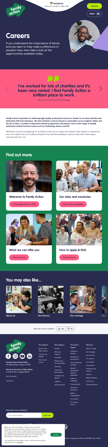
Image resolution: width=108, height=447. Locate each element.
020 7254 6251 (11, 376)
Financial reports (92, 384)
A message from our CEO (24, 204)
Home (8, 29)
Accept (56, 435)
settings (20, 442)
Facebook (8, 356)
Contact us (10, 381)
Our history (90, 359)
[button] (100, 88)
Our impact (74, 399)
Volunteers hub (60, 385)
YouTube (22, 356)
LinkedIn (29, 356)
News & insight (91, 348)
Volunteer (58, 367)
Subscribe (47, 415)
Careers (89, 374)
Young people (75, 384)
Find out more (19, 257)
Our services (90, 355)
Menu (92, 14)
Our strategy (90, 352)
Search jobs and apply (73, 204)
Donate (94, 6)
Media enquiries (91, 378)
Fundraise (58, 358)
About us (18, 29)
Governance (90, 365)
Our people (90, 362)
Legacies (58, 381)
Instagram (15, 356)
